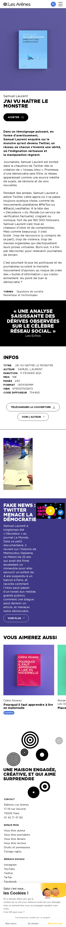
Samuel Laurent (15, 96)
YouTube (9, 869)
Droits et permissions (17, 847)
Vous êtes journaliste (17, 834)
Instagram (10, 864)
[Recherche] (53, 4)
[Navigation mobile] (60, 4)
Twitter (8, 873)
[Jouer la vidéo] (50, 510)
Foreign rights (12, 851)
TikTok (8, 877)
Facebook (10, 881)
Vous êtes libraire (15, 838)
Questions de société (30, 291)
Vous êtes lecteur (15, 843)
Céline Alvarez (12, 700)
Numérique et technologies (20, 295)
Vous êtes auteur (14, 830)
